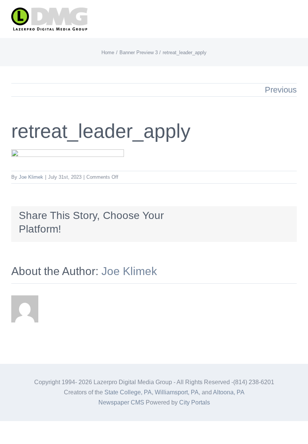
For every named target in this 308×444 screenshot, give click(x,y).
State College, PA (128, 392)
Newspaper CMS (121, 402)
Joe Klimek (31, 177)
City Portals (194, 402)
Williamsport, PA (177, 392)
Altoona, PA (229, 392)
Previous (281, 89)
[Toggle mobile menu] (294, 17)
